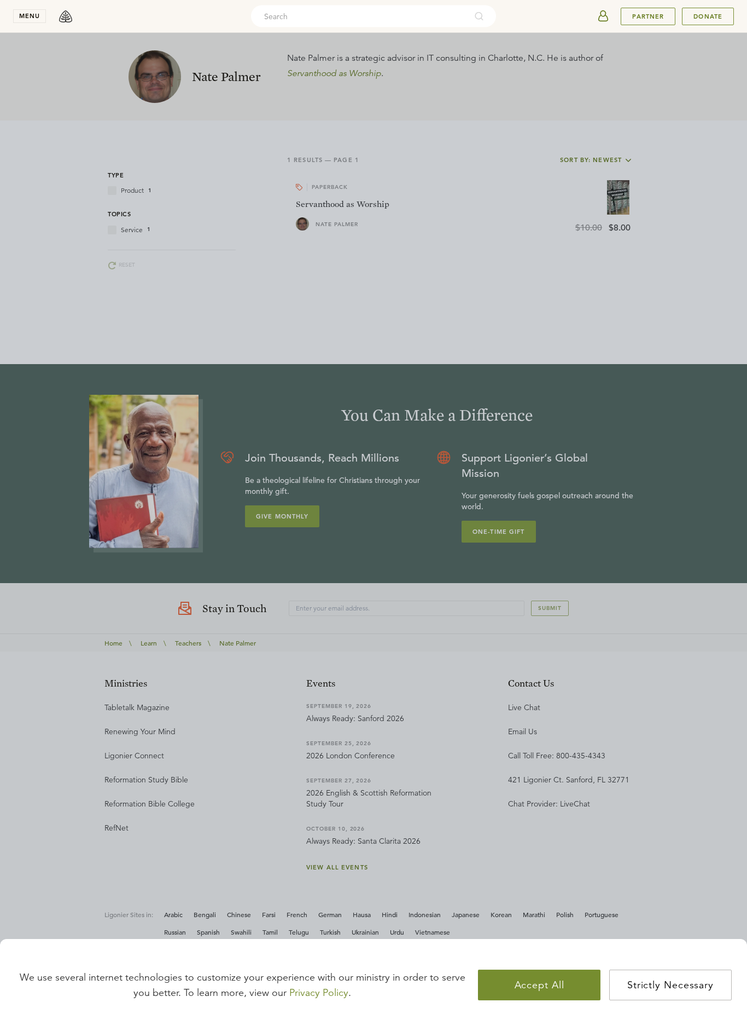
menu (29, 16)
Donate (707, 16)
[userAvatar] (603, 16)
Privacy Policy (318, 993)
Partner (648, 16)
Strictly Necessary (670, 985)
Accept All (539, 985)
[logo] (66, 16)
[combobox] (358, 16)
